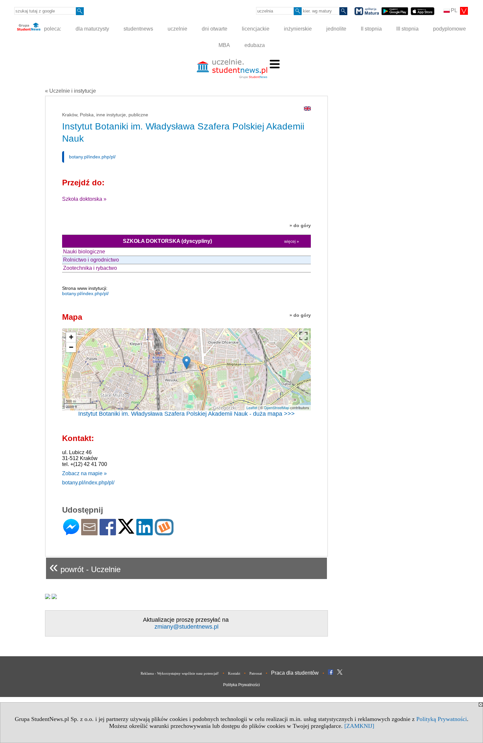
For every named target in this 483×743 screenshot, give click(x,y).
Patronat (255, 673)
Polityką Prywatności (441, 719)
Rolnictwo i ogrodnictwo (91, 260)
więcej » (291, 241)
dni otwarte (214, 29)
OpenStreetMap (276, 407)
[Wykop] (164, 532)
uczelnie (177, 29)
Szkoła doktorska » (84, 199)
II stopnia (371, 29)
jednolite (336, 29)
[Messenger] (71, 532)
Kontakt (234, 673)
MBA (224, 45)
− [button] (71, 347)
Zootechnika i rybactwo (90, 268)
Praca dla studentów (295, 673)
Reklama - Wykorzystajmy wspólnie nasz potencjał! (180, 673)
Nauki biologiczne (84, 251)
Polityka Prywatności (241, 685)
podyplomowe (449, 29)
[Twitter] (126, 530)
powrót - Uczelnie (85, 566)
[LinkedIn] (144, 532)
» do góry (300, 225)
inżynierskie (298, 29)
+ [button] (71, 337)
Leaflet (251, 407)
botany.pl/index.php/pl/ (92, 156)
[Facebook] (108, 532)
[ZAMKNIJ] (359, 726)
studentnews (138, 29)
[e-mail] (89, 532)
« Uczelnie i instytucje (70, 91)
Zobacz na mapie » (84, 473)
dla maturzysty (92, 29)
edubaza (254, 45)
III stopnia (407, 29)
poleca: (52, 29)
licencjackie (255, 29)
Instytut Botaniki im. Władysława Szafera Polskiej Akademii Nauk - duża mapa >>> (186, 413)
